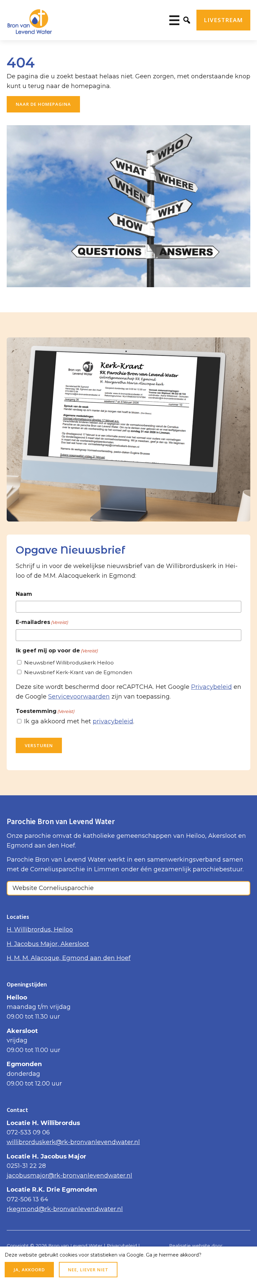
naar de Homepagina (43, 104)
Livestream (223, 20)
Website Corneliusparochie (53, 888)
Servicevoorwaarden (79, 696)
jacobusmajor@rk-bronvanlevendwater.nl (69, 1175)
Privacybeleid (211, 687)
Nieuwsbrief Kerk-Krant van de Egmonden (78, 672)
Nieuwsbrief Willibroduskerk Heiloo (69, 662)
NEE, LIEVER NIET (88, 1270)
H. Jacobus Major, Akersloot (48, 944)
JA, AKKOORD (29, 1270)
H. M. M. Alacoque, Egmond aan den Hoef (69, 958)
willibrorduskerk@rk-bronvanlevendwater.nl (73, 1142)
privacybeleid (113, 721)
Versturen (39, 745)
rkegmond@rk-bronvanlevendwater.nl (65, 1209)
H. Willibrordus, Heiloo (40, 929)
